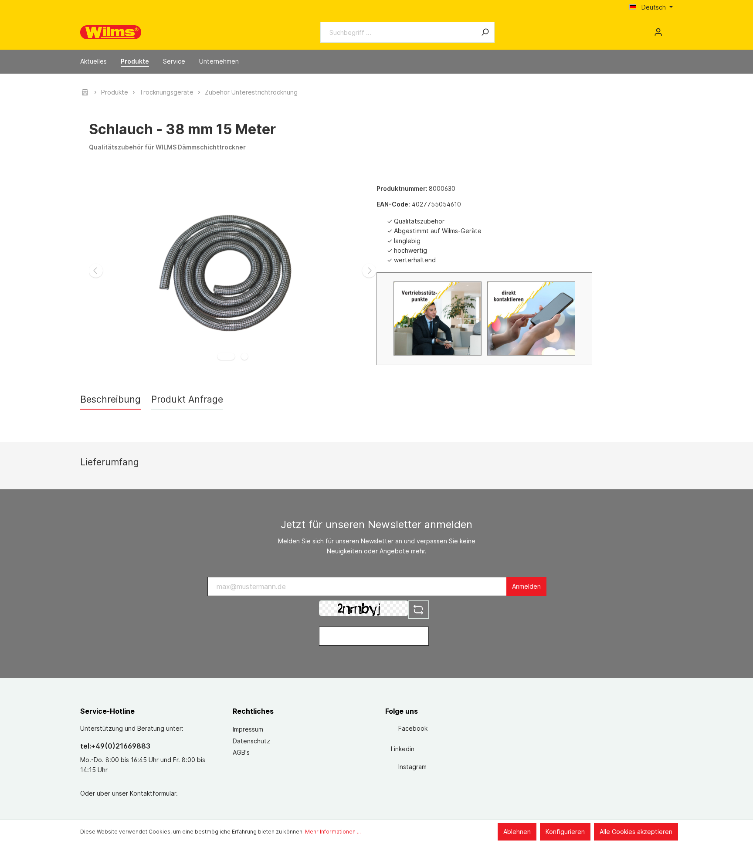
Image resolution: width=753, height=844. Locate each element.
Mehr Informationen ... (333, 831)
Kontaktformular (153, 793)
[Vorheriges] (96, 271)
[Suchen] (485, 32)
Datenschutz (251, 741)
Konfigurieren (565, 831)
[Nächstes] (369, 271)
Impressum (248, 729)
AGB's (241, 752)
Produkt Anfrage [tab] (187, 399)
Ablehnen (517, 831)
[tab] (110, 399)
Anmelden (526, 586)
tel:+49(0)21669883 (115, 746)
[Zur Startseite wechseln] (110, 32)
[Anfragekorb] (669, 29)
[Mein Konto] (658, 32)
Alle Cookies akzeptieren (636, 831)
